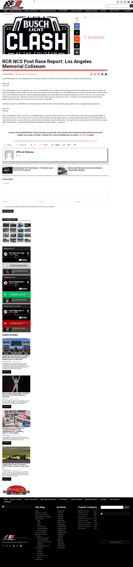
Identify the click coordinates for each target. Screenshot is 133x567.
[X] (77, 32)
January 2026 (61, 524)
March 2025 (61, 544)
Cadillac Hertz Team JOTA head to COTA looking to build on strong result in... (15, 466)
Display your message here (115, 542)
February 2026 (61, 522)
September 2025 (62, 532)
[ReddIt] (77, 39)
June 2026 (60, 515)
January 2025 (61, 547)
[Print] (77, 52)
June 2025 (60, 538)
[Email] (77, 46)
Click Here (83, 135)
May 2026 (60, 516)
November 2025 (62, 528)
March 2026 (61, 520)
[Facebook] (117, 2)
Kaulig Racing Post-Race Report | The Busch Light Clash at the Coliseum (33, 169)
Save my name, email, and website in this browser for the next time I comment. (30, 206)
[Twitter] (121, 2)
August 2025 (61, 534)
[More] (75, 145)
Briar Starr (5, 399)
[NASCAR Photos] (105, 74)
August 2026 (61, 511)
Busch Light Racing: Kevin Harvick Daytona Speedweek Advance (85, 169)
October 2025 (61, 530)
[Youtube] (128, 2)
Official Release (9, 74)
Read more (7, 371)
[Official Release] (9, 155)
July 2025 (60, 536)
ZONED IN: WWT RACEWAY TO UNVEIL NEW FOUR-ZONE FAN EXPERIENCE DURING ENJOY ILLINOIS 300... (15, 357)
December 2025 (62, 526)
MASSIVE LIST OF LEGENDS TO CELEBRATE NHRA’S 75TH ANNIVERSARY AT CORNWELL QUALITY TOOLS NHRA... (13, 430)
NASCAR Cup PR (7, 14)
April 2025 (60, 542)
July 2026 (60, 513)
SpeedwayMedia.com (91, 141)
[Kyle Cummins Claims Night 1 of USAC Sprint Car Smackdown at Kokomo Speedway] (16, 383)
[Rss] (17, 546)
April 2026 (60, 518)
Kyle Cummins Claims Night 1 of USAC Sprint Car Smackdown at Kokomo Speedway (15, 395)
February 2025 (61, 545)
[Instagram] (125, 2)
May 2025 (60, 540)
